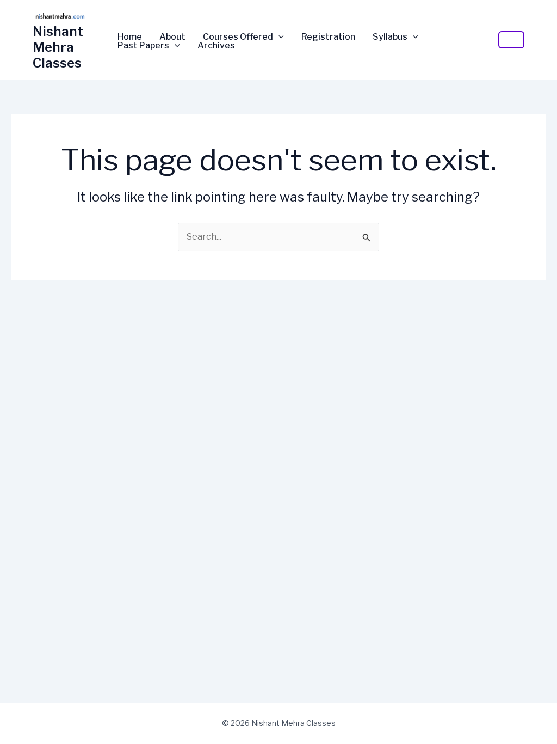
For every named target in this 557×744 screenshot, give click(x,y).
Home (129, 37)
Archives (216, 45)
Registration (328, 37)
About (172, 37)
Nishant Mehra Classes (58, 47)
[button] (278, 37)
